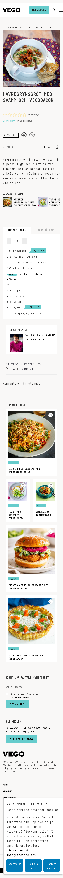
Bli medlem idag (21, 738)
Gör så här (46, 229)
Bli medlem (9, 120)
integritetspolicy (21, 696)
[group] (19, 202)
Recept (6, 784)
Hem (4, 26)
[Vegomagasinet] (11, 10)
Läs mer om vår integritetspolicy (21, 852)
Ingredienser (17, 229)
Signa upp (17, 703)
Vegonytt (7, 791)
